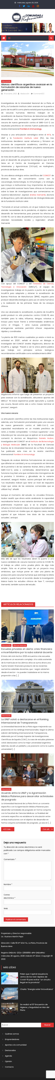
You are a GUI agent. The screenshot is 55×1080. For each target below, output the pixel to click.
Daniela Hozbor (46, 438)
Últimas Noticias (19, 645)
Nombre (8, 884)
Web (6, 908)
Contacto (9, 1067)
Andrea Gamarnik (38, 195)
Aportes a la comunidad (15, 1045)
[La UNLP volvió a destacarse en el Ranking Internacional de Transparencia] (27, 696)
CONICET (47, 175)
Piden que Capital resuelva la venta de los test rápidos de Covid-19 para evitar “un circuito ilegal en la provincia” (35, 978)
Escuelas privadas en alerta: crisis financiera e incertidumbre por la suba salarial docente (26, 650)
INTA (49, 134)
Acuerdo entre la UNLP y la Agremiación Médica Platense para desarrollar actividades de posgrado (27, 796)
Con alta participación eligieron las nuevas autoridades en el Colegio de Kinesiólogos (48, 829)
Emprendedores (12, 1039)
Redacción (24, 93)
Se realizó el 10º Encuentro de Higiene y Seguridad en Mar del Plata (34, 1007)
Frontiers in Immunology (31, 129)
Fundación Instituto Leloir (25, 138)
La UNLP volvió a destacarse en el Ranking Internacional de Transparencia (24, 721)
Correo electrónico (9, 896)
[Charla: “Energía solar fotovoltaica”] (9, 994)
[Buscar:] (21, 1025)
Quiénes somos (12, 1034)
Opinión (8, 1061)
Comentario (10, 859)
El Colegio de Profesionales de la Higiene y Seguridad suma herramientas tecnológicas (9, 829)
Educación (6, 81)
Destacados (10, 1050)
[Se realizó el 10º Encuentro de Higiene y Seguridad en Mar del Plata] (9, 1009)
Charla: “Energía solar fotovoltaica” (36, 989)
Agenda (8, 1056)
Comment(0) (38, 93)
